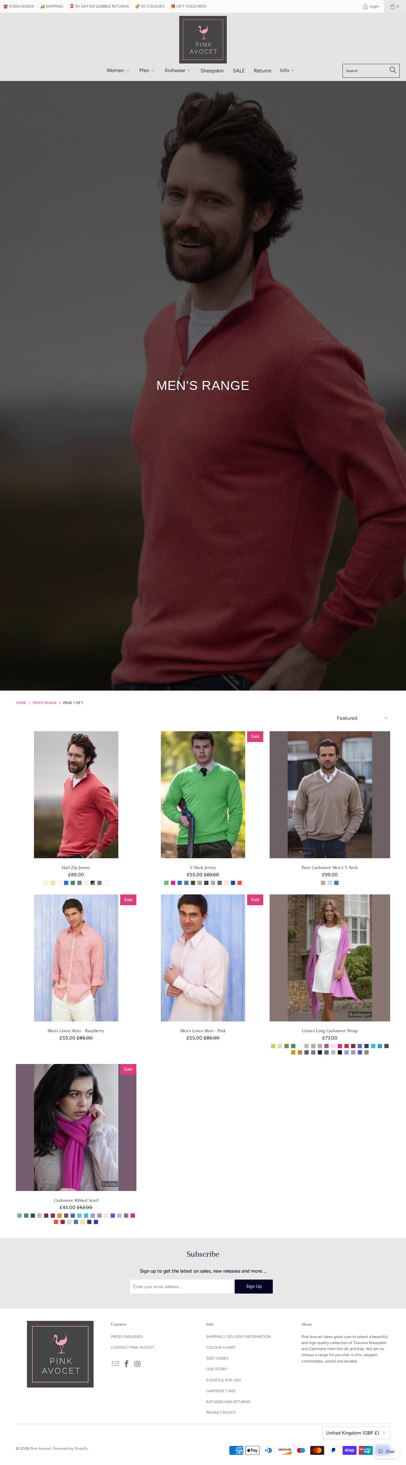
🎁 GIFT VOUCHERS (188, 6)
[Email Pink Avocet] (116, 1364)
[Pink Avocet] (203, 40)
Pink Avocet (40, 1448)
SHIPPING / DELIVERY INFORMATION (238, 1337)
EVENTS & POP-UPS (223, 1380)
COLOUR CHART (221, 1347)
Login (374, 6)
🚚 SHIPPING (51, 6)
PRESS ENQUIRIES (127, 1337)
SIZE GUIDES (217, 1358)
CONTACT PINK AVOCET (132, 1347)
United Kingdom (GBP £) (352, 1433)
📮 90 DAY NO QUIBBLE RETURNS (99, 6)
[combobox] (371, 71)
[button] (118, 71)
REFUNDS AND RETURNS (228, 1402)
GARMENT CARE (221, 1391)
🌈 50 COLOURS (149, 6)
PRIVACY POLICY (221, 1412)
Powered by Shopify (70, 1448)
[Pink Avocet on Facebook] (127, 1364)
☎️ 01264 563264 (18, 6)
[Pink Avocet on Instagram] (137, 1364)
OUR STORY (216, 1369)
